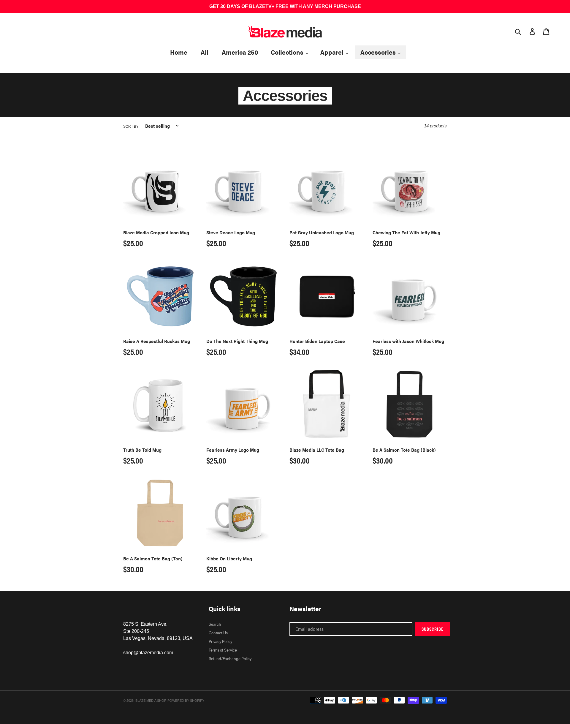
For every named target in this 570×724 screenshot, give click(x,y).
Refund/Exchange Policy (230, 658)
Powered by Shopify (185, 700)
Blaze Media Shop (150, 700)
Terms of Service (223, 650)
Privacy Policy (220, 641)
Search (215, 624)
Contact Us (218, 633)
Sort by (131, 126)
